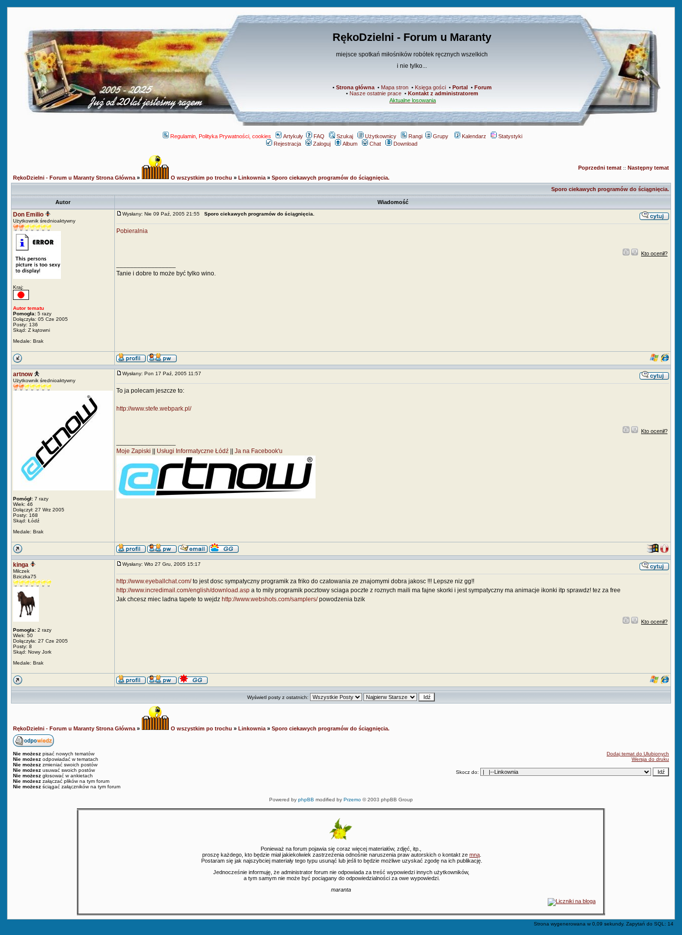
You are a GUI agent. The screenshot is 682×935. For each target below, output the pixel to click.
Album (349, 144)
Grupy (440, 136)
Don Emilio (28, 214)
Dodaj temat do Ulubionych (638, 753)
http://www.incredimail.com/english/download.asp (183, 590)
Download (405, 144)
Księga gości (430, 87)
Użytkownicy (380, 136)
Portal (460, 87)
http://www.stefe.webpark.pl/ (153, 408)
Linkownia (252, 178)
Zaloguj (322, 144)
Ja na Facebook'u (259, 451)
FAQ (319, 136)
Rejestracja (287, 144)
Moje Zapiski (133, 451)
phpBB (306, 799)
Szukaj (345, 136)
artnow (22, 374)
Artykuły (293, 136)
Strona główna (355, 87)
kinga (20, 564)
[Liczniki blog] (572, 901)
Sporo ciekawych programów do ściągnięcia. (330, 178)
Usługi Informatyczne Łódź (193, 451)
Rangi (415, 136)
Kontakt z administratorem (443, 93)
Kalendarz (474, 136)
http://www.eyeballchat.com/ (153, 581)
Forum (483, 87)
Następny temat (648, 168)
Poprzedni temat (600, 168)
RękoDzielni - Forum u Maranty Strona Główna (74, 178)
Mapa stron (394, 87)
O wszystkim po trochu (200, 178)
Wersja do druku (650, 759)
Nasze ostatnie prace (375, 93)
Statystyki (510, 136)
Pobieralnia (132, 231)
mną (474, 855)
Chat (375, 144)
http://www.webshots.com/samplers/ (270, 599)
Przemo (352, 799)
